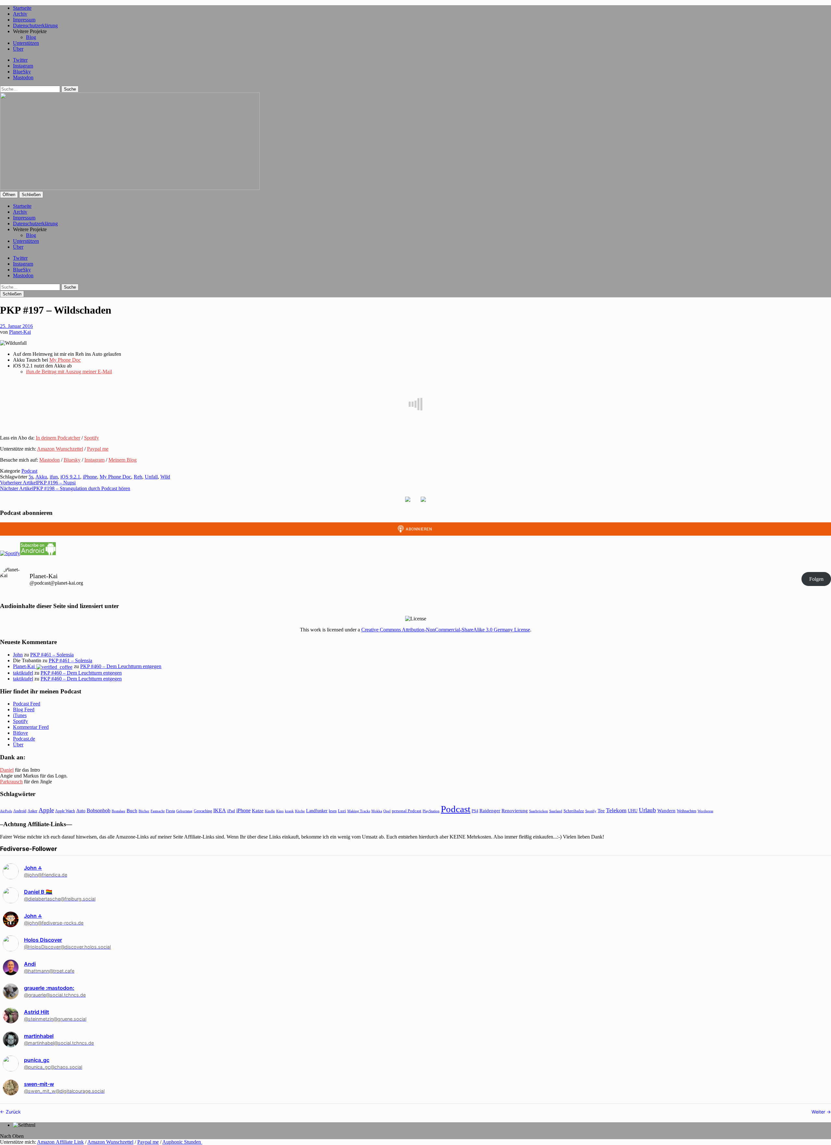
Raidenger (489, 810)
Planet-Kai (20, 332)
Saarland (555, 811)
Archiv (20, 14)
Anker (32, 811)
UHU (633, 810)
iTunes (20, 715)
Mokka (376, 811)
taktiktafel (23, 673)
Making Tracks (358, 811)
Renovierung (515, 810)
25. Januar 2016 (16, 326)
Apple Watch (65, 811)
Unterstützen (26, 43)
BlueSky (22, 71)
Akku (41, 476)
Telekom (616, 810)
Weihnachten (686, 811)
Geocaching (203, 811)
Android (19, 811)
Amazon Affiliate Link (60, 1142)
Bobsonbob (98, 810)
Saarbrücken (538, 811)
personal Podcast (406, 811)
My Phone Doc (65, 360)
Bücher (144, 811)
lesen (333, 811)
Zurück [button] (13, 1111)
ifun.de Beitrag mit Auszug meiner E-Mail (69, 371)
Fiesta (170, 811)
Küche (300, 811)
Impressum (24, 19)
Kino (280, 811)
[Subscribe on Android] (38, 553)
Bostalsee (118, 811)
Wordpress (705, 811)
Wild (165, 476)
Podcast (29, 471)
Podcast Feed (26, 703)
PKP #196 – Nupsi (38, 482)
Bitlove (20, 733)
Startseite (22, 8)
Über (18, 49)
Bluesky (72, 460)
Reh (138, 476)
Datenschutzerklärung (35, 25)
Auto (80, 810)
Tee (601, 810)
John (18, 654)
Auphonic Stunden (182, 1142)
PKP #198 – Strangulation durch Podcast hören (65, 488)
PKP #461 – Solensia (52, 654)
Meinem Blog (122, 460)
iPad (231, 811)
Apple (46, 810)
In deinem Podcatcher (58, 438)
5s (31, 476)
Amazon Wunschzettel (60, 449)
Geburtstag (184, 811)
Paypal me (97, 449)
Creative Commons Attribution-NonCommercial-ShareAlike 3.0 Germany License (445, 629)
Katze (258, 810)
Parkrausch (11, 781)
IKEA (219, 810)
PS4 (475, 811)
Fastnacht (158, 811)
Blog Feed (23, 709)
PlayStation (431, 811)
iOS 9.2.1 (70, 476)
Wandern (666, 810)
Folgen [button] (816, 579)
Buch (132, 810)
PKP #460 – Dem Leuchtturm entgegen (120, 666)
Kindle (270, 811)
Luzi (342, 810)
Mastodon (23, 77)
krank (289, 811)
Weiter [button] (819, 1111)
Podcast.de (24, 738)
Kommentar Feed (31, 727)
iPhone (90, 476)
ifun (54, 476)
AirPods (6, 811)
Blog (31, 37)
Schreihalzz (574, 810)
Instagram (23, 65)
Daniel (7, 770)
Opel (387, 811)
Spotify (91, 438)
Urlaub (647, 810)
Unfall (151, 476)
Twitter (20, 60)
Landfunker (317, 810)
